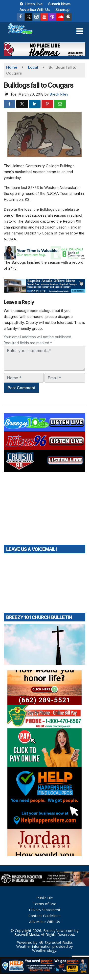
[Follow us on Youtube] (44, 17)
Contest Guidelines (44, 915)
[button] (79, 31)
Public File (44, 897)
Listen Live (33, 3)
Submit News (59, 3)
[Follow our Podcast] (52, 17)
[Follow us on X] (28, 17)
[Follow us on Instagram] (36, 17)
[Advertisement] (44, 49)
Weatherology (44, 950)
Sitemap (62, 9)
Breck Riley (59, 94)
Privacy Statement (44, 909)
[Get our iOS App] (68, 17)
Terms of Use (44, 903)
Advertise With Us (35, 9)
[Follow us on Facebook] (20, 17)
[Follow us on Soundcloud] (60, 17)
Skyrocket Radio (58, 942)
